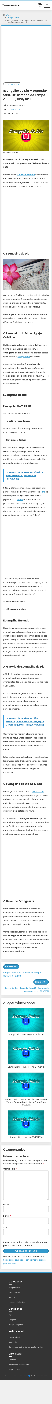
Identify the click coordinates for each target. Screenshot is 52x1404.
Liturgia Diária (13, 18)
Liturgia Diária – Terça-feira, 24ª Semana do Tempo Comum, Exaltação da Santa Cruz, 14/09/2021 (26, 1102)
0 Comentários (13, 109)
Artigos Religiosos (16, 1324)
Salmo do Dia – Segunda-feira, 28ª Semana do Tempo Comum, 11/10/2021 (27, 990)
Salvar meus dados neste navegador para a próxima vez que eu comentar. (25, 1244)
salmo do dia (38, 791)
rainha (20, 499)
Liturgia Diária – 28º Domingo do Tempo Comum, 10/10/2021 (22, 974)
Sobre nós (13, 1342)
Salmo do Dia (14, 1292)
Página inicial (14, 1337)
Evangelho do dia (26, 174)
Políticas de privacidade (19, 1364)
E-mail (7, 1216)
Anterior (12, 966)
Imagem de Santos (17, 1302)
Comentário (10, 1168)
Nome (7, 1204)
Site (5, 1227)
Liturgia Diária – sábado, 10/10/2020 (26, 1137)
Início (8, 15)
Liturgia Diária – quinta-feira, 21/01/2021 (26, 1067)
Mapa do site (14, 1369)
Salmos (12, 1297)
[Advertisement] (26, 53)
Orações (12, 1320)
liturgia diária (24, 356)
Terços (12, 1315)
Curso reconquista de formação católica (26, 1347)
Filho (43, 491)
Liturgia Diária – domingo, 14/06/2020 (26, 1034)
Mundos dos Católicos (39, 1376)
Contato (12, 1360)
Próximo (40, 982)
